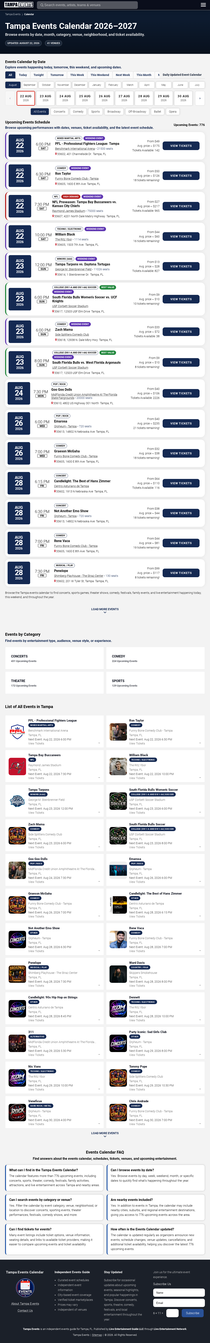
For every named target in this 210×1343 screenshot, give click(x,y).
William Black (65, 234)
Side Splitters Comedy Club (72, 334)
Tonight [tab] (39, 75)
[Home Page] (18, 5)
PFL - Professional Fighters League (81, 144)
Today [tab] (23, 75)
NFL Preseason (63, 202)
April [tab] (147, 85)
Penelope (61, 571)
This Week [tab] (77, 75)
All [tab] (10, 75)
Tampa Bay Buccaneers (94, 202)
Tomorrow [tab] (57, 75)
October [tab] (46, 85)
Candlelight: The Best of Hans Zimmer (82, 481)
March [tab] (130, 85)
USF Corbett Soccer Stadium (70, 306)
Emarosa (60, 421)
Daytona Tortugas (97, 264)
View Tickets (181, 145)
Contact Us (25, 1310)
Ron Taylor (63, 173)
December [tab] (79, 85)
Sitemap (97, 1334)
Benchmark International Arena (75, 148)
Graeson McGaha (67, 451)
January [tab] (96, 85)
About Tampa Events (25, 1304)
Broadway (114, 111)
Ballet (157, 111)
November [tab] (63, 85)
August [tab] (13, 85)
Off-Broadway (137, 111)
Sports (95, 111)
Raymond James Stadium (68, 211)
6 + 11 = (158, 1313)
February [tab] (113, 85)
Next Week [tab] (123, 75)
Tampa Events (13, 14)
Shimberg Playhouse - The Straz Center (78, 575)
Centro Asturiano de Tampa (71, 486)
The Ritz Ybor (63, 239)
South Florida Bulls (66, 297)
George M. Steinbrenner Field (73, 269)
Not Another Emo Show (71, 511)
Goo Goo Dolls (61, 389)
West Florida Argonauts (103, 362)
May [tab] (163, 85)
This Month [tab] (144, 75)
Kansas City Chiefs (66, 206)
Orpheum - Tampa (65, 426)
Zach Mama (64, 330)
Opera (173, 111)
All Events (40, 111)
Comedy (78, 111)
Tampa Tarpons (66, 264)
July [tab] (197, 85)
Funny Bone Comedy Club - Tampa (77, 178)
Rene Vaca (62, 541)
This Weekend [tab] (100, 75)
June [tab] (180, 85)
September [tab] (29, 85)
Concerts (59, 111)
